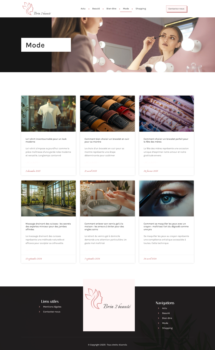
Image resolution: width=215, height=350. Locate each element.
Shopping (141, 8)
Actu (83, 8)
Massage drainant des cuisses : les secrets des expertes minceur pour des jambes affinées (48, 226)
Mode (126, 8)
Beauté (96, 8)
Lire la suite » (33, 162)
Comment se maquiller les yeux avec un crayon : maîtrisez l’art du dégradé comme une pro (166, 226)
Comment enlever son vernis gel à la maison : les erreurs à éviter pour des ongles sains (104, 226)
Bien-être (111, 8)
